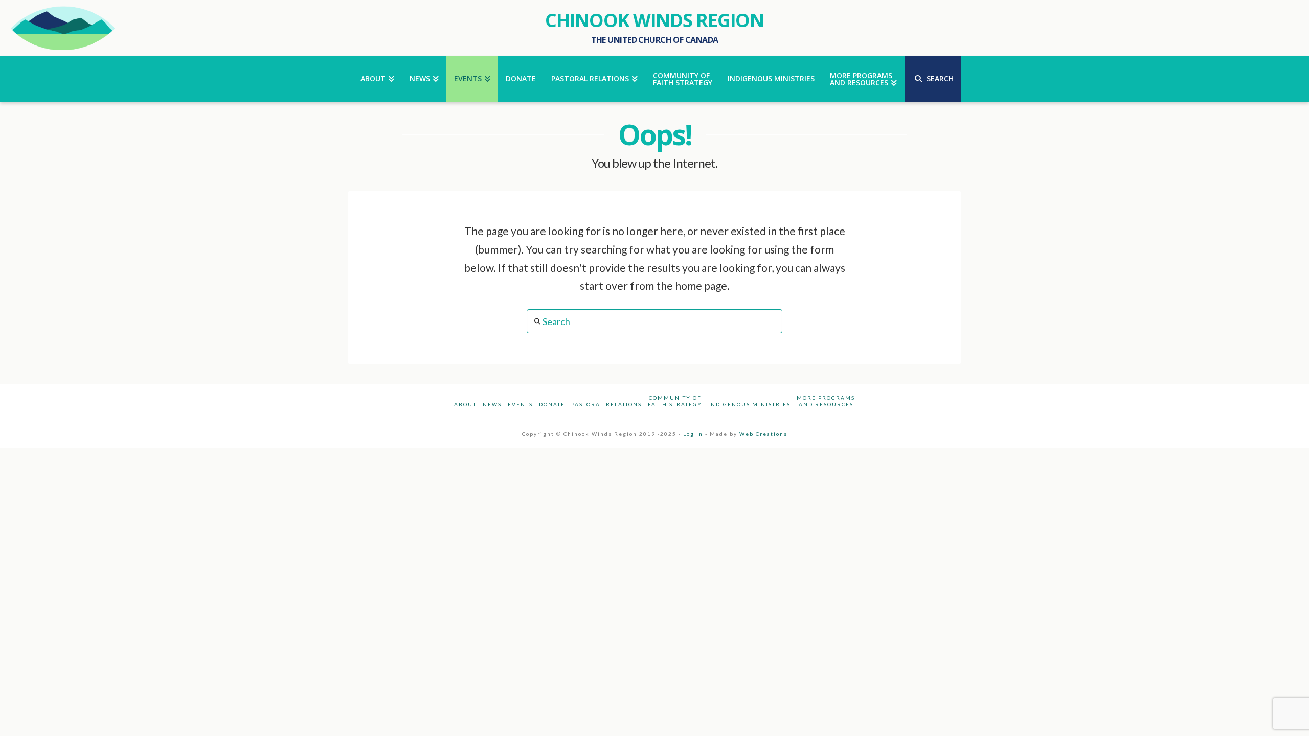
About (465, 404)
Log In (693, 434)
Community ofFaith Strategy (675, 401)
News (492, 404)
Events (520, 404)
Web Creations (763, 434)
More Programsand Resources (826, 401)
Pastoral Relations (606, 404)
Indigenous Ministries (749, 404)
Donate (552, 404)
